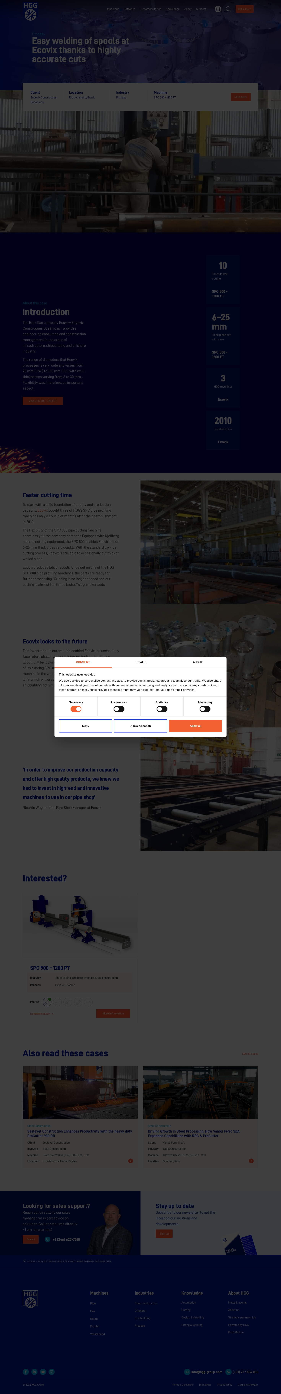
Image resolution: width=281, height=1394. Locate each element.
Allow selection (140, 726)
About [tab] (198, 662)
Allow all (195, 726)
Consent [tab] (83, 662)
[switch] (119, 709)
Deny (85, 726)
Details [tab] (141, 662)
